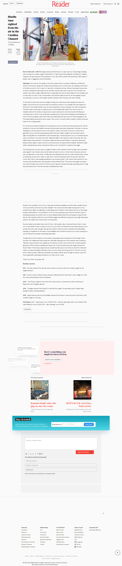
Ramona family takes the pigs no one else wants (43, 405)
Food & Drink (61, 527)
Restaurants (60, 542)
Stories (35, 12)
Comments (27, 309)
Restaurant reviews (63, 544)
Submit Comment (83, 452)
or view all (47, 363)
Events (42, 12)
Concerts (43, 532)
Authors (24, 532)
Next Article (86, 378)
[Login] (118, 4)
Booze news (60, 535)
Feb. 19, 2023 (18, 53)
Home (27, 556)
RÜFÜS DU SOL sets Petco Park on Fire (78, 405)
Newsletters (78, 530)
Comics (23, 539)
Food (77, 12)
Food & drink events (63, 537)
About (32, 556)
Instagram (79, 542)
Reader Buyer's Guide (28, 547)
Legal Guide (85, 12)
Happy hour (60, 539)
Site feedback (78, 532)
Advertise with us (59, 556)
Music (57, 12)
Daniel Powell (10, 51)
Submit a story (79, 535)
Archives (19, 12)
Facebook (79, 537)
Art (41, 530)
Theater (70, 12)
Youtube (79, 547)
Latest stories (25, 535)
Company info (93, 527)
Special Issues (26, 537)
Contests (50, 12)
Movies (63, 12)
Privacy (75, 556)
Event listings (44, 537)
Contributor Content (28, 542)
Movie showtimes (45, 539)
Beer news (60, 532)
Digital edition (55, 558)
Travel (42, 544)
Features (24, 527)
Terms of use (46, 558)
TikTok (78, 544)
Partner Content (26, 544)
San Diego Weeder (95, 530)
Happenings (44, 527)
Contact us (48, 556)
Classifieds (27, 12)
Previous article (37, 378)
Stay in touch (78, 527)
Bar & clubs (60, 530)
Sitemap (68, 556)
